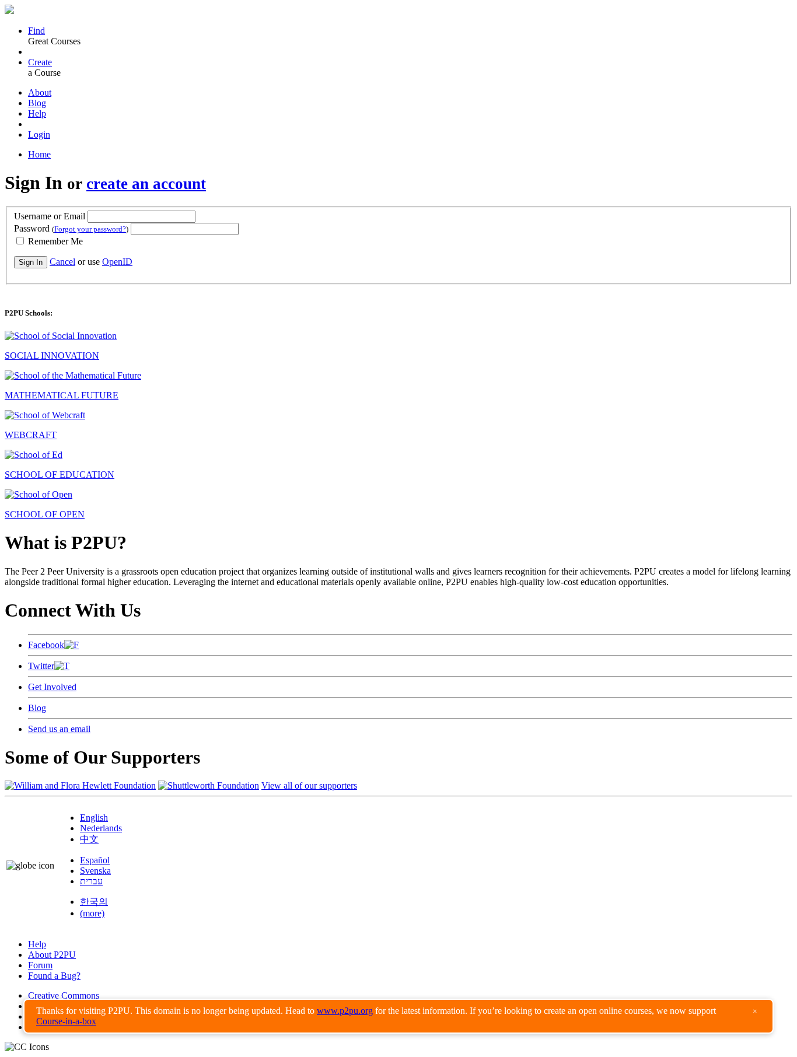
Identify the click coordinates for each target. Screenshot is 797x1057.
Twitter (41, 666)
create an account (146, 183)
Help (37, 113)
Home (39, 154)
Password (71, 228)
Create (40, 62)
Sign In (31, 262)
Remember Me (54, 241)
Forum (40, 965)
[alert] (398, 1016)
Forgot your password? (90, 229)
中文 (89, 839)
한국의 (94, 902)
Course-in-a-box (66, 1021)
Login (39, 134)
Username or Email (49, 216)
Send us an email (59, 729)
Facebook (46, 645)
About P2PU (52, 955)
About (39, 92)
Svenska (95, 871)
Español (95, 860)
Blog (37, 103)
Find (36, 31)
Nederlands (101, 828)
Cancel (62, 262)
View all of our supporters (309, 785)
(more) (92, 913)
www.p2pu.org (345, 1011)
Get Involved (52, 687)
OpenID (117, 262)
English (94, 817)
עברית (91, 881)
